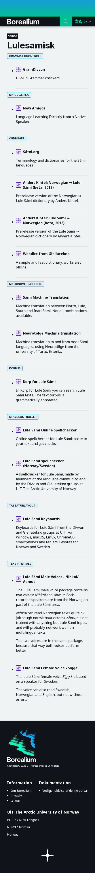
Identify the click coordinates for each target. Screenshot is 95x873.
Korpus (15, 368)
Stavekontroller (22, 416)
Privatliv (16, 795)
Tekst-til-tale (20, 563)
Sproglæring (19, 94)
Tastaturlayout (22, 505)
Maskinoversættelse (25, 284)
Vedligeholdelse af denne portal (64, 790)
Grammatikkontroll (25, 56)
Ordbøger (16, 138)
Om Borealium (21, 790)
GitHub (16, 801)
